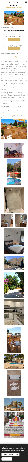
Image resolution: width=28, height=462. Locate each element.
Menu (26, 1)
